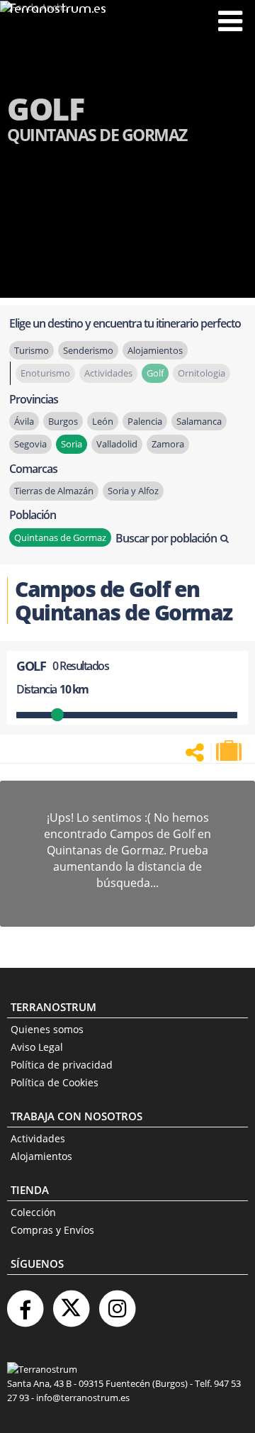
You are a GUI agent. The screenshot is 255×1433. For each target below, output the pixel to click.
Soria (71, 443)
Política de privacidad (62, 1064)
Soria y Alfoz (133, 490)
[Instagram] (117, 1303)
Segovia (30, 443)
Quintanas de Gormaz (60, 537)
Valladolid (116, 443)
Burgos (63, 421)
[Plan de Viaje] (230, 751)
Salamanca (199, 421)
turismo (31, 350)
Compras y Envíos (52, 1230)
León (102, 421)
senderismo (88, 350)
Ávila (24, 421)
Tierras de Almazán (54, 490)
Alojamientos (41, 1156)
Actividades (38, 1138)
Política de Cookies (54, 1082)
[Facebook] (24, 1303)
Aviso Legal (37, 1047)
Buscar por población (166, 538)
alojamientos (155, 350)
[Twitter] (71, 1303)
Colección (33, 1212)
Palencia (145, 421)
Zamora (168, 443)
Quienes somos (47, 1029)
